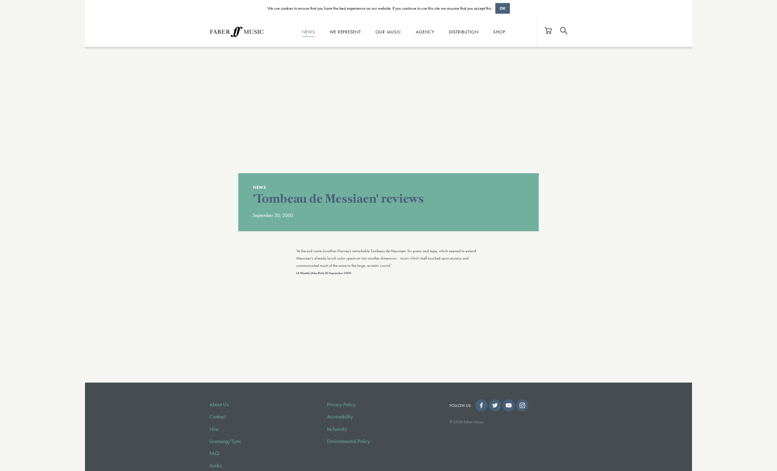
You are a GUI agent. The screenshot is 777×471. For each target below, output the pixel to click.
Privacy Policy (341, 404)
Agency (425, 32)
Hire (214, 429)
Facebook (481, 405)
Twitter (495, 405)
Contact (217, 416)
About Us (219, 404)
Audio (215, 465)
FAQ (214, 453)
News (308, 32)
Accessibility (340, 416)
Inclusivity (337, 429)
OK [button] (503, 8)
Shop (499, 32)
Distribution (464, 32)
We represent (345, 32)
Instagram (522, 405)
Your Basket (548, 30)
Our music (388, 32)
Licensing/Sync (225, 441)
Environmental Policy (348, 441)
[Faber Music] (236, 31)
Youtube (509, 405)
